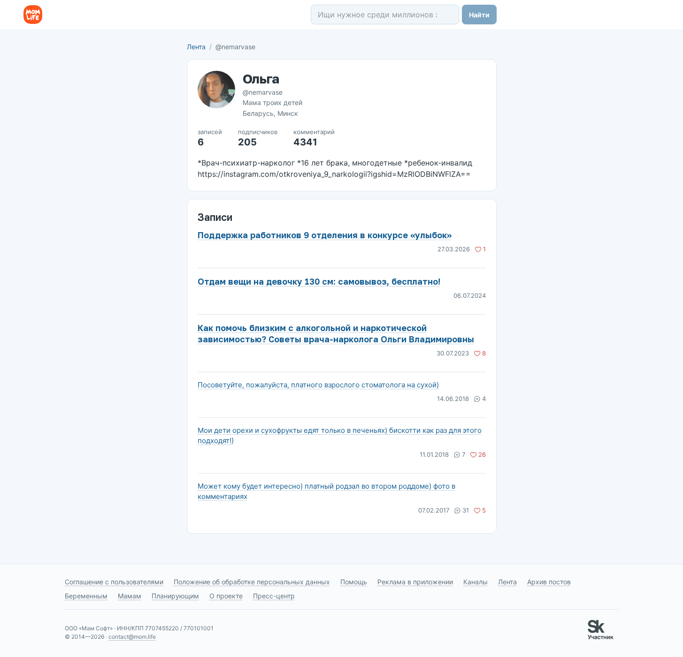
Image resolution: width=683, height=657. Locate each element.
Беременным (86, 596)
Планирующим (175, 596)
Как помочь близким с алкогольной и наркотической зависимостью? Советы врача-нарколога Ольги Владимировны (336, 333)
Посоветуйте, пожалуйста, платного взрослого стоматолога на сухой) (318, 384)
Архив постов (549, 582)
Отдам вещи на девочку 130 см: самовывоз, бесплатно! (319, 281)
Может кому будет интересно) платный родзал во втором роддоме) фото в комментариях (326, 491)
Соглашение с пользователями (114, 582)
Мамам (129, 596)
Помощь (353, 582)
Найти (479, 15)
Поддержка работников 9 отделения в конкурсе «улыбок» (325, 235)
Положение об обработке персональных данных (252, 582)
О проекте (226, 596)
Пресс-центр (274, 596)
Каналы (475, 582)
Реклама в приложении (415, 582)
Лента (196, 47)
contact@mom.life (132, 636)
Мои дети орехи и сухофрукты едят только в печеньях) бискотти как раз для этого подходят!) (340, 435)
